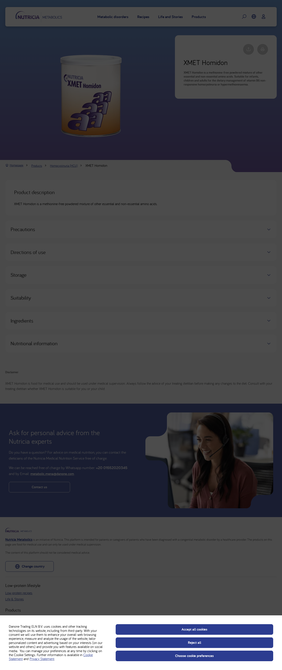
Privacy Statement (42, 659)
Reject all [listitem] (194, 642)
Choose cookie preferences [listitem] (194, 655)
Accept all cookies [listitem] (194, 629)
